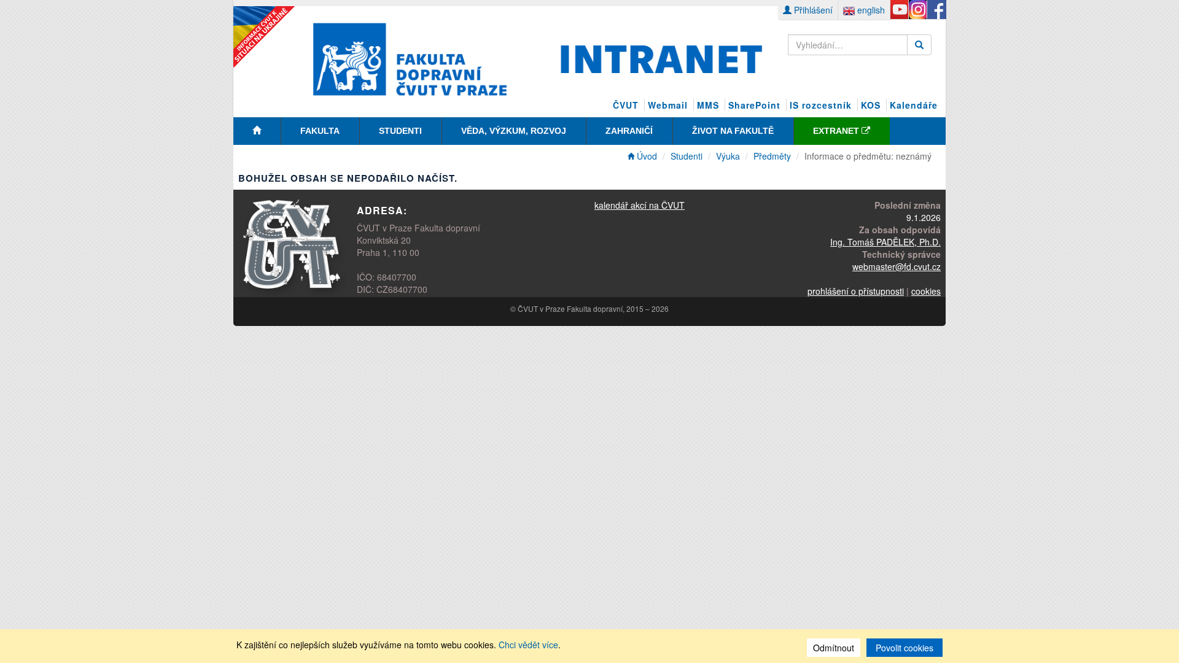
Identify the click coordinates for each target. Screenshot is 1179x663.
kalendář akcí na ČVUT (639, 205)
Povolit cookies (904, 648)
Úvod (645, 156)
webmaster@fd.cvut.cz (896, 266)
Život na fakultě (733, 131)
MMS (708, 105)
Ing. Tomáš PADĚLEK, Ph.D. (885, 242)
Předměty (772, 156)
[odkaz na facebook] (936, 10)
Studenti (400, 131)
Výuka (728, 156)
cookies (926, 291)
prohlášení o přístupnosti (855, 291)
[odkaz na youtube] (899, 10)
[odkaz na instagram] (917, 10)
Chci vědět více (528, 644)
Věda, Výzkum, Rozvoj (513, 131)
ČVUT (626, 105)
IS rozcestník (821, 105)
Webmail (668, 105)
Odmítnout (833, 648)
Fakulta (320, 131)
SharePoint (754, 105)
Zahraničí (629, 131)
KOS (871, 105)
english (870, 10)
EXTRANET (837, 131)
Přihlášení (812, 10)
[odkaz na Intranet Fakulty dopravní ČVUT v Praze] (538, 58)
